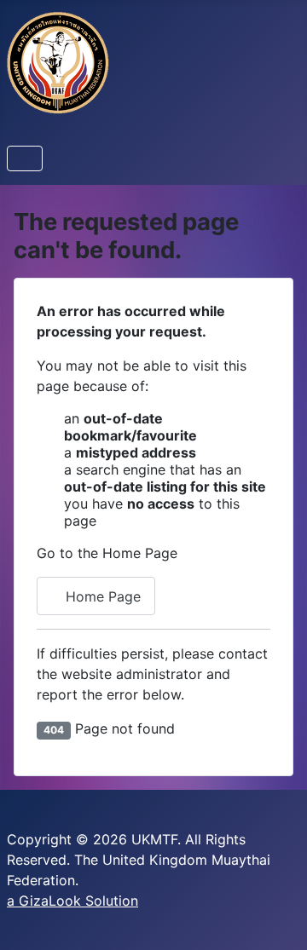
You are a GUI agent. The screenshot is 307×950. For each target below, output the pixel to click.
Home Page (101, 596)
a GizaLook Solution (72, 900)
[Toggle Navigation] (25, 158)
